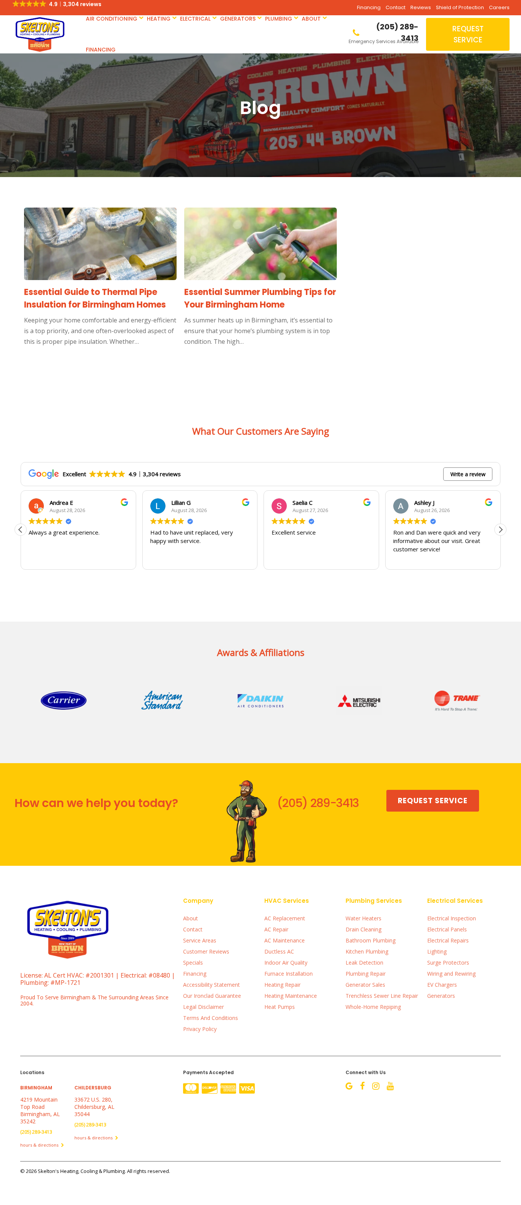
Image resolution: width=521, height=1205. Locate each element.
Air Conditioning (111, 19)
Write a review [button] (468, 474)
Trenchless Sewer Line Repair (382, 995)
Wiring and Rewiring (451, 973)
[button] (500, 529)
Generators (238, 19)
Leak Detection (364, 962)
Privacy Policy (200, 1029)
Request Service (468, 34)
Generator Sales (365, 984)
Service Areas (199, 940)
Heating (158, 19)
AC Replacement (284, 918)
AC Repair (276, 929)
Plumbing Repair (366, 973)
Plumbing (278, 19)
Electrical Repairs (448, 940)
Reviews (420, 7)
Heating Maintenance (290, 995)
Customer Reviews (206, 951)
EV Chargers (442, 984)
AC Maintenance (284, 940)
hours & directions (39, 1145)
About (311, 19)
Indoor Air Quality (285, 962)
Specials (193, 962)
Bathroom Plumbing (371, 940)
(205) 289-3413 (318, 803)
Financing (369, 7)
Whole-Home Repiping (373, 1006)
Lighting (437, 951)
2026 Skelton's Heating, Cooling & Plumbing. (76, 1171)
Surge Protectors (448, 962)
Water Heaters (363, 918)
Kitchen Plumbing (367, 951)
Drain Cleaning (363, 929)
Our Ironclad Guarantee (212, 995)
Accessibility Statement (211, 984)
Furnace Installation (288, 973)
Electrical (195, 19)
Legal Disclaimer (203, 1006)
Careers (499, 7)
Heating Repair (282, 984)
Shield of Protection (460, 7)
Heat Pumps (279, 1006)
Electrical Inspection (451, 918)
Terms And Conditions (210, 1017)
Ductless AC (279, 951)
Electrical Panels (447, 929)
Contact (395, 7)
